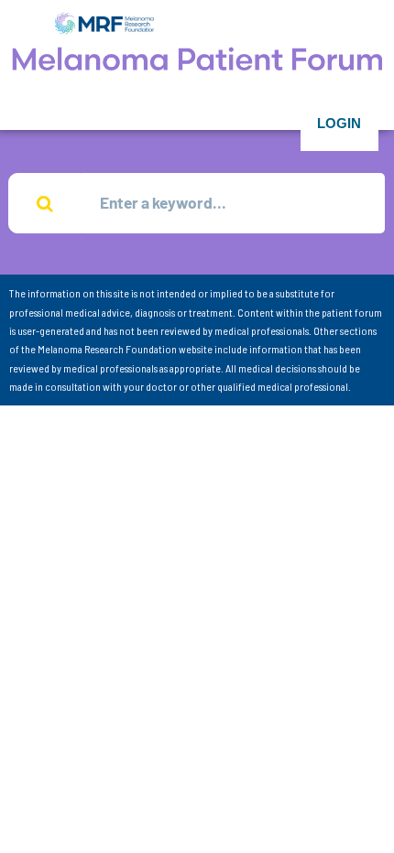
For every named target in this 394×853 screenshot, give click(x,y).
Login (339, 123)
